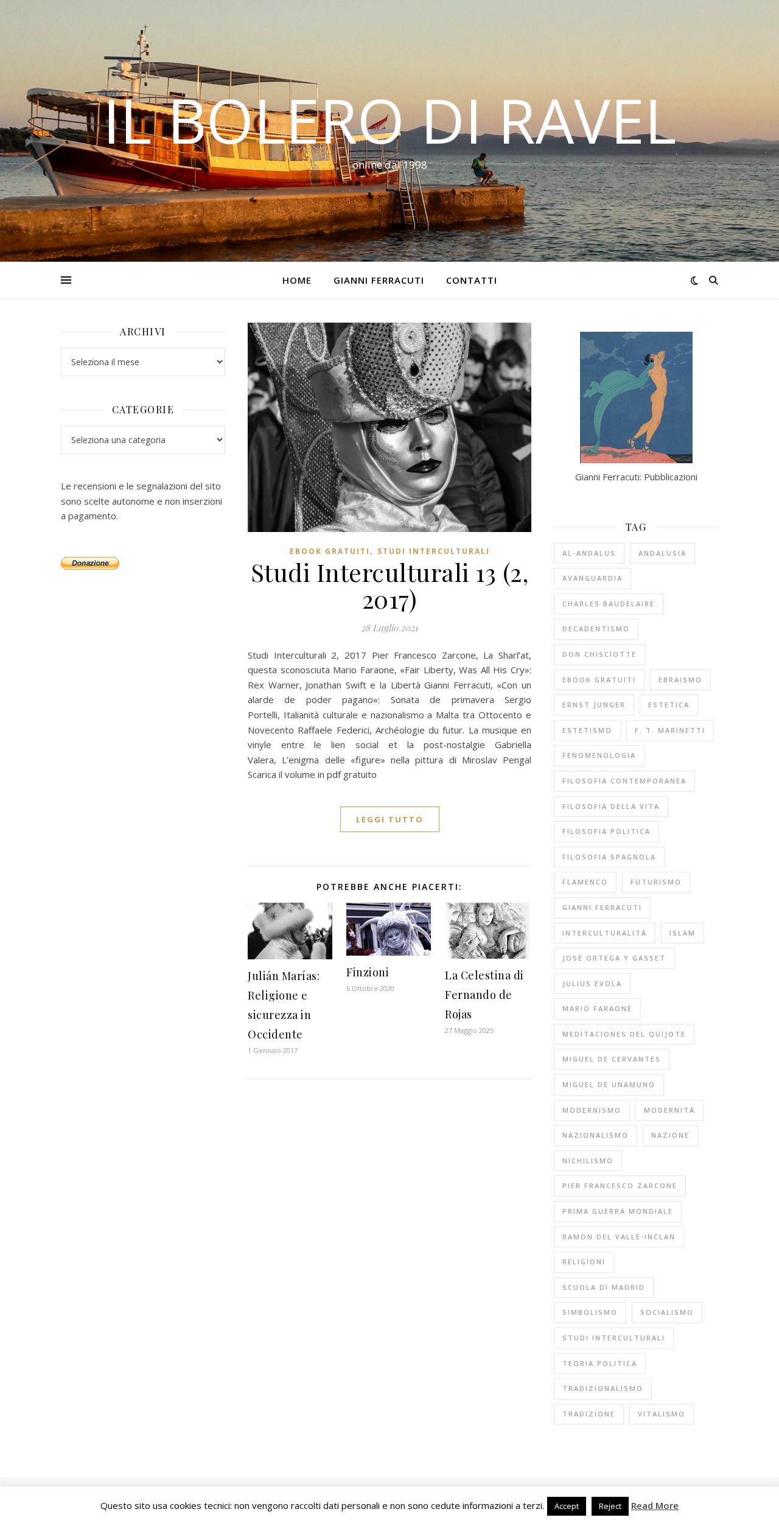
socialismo (667, 1312)
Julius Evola (592, 983)
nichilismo (587, 1160)
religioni (584, 1261)
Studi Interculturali (433, 551)
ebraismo (680, 679)
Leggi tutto (390, 819)
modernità (669, 1110)
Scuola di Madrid (603, 1287)
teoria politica (599, 1363)
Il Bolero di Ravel (389, 119)
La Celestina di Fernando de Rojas (484, 994)
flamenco (585, 881)
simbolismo (590, 1312)
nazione (670, 1135)
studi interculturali (613, 1337)
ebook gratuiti (330, 551)
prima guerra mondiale (617, 1211)
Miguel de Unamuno (608, 1084)
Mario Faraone (597, 1008)
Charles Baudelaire (608, 603)
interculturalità (604, 932)
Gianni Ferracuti (379, 280)
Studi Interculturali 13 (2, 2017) (390, 585)
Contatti (471, 280)
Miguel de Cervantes (611, 1058)
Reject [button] (610, 1505)
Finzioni (367, 972)
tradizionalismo (602, 1388)
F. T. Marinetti (670, 730)
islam (682, 932)
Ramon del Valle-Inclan (619, 1236)
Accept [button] (566, 1505)
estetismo (587, 730)
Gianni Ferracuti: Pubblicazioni (636, 477)
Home (297, 280)
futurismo (656, 881)
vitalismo (661, 1413)
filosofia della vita (611, 806)
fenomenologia (599, 755)
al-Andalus (589, 553)
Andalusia (662, 553)
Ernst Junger (594, 704)
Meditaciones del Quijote (624, 1033)
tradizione (588, 1413)
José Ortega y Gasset (614, 957)
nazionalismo (595, 1135)
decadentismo (596, 628)
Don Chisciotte (599, 654)
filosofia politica (606, 831)
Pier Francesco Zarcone (619, 1185)
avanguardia (592, 578)
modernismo (591, 1110)
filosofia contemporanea (624, 780)
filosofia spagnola (609, 856)
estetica (669, 704)
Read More (655, 1505)
